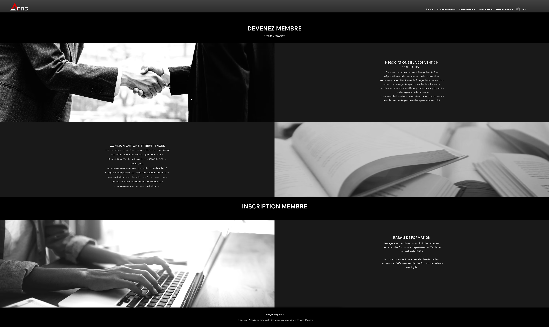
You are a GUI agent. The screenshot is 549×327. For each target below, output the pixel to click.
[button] (430, 9)
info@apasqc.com (275, 314)
